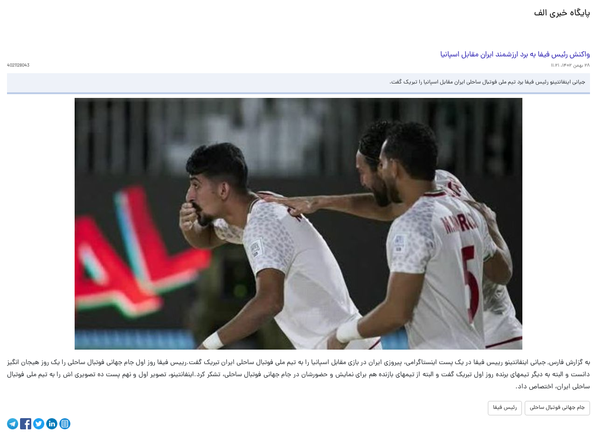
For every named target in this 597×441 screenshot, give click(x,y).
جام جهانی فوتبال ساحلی (557, 408)
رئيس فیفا (505, 408)
